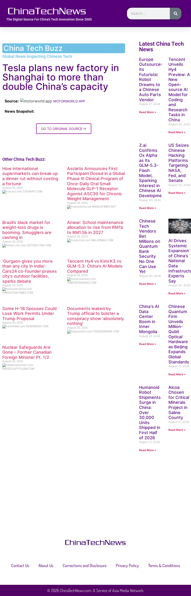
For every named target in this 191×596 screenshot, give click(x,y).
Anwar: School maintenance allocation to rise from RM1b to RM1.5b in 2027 (95, 227)
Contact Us (20, 565)
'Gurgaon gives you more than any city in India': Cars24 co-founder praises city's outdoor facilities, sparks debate (29, 271)
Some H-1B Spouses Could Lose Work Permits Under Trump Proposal (29, 313)
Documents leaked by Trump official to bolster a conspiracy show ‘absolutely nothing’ (95, 316)
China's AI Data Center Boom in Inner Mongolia (149, 319)
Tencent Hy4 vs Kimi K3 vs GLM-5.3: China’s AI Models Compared (95, 266)
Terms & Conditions (164, 565)
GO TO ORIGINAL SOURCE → (63, 129)
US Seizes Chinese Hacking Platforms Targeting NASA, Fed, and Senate (178, 163)
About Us (45, 565)
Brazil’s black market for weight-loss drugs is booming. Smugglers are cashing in (26, 230)
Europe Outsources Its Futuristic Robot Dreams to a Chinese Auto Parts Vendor (151, 79)
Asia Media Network (127, 590)
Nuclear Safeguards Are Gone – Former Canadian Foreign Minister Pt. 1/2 (27, 352)
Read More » (147, 112)
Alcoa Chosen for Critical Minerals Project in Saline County (178, 402)
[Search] (175, 13)
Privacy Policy (127, 565)
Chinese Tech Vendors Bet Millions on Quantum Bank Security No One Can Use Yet (149, 246)
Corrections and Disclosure (84, 565)
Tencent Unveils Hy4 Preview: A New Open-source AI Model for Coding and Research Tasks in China (179, 89)
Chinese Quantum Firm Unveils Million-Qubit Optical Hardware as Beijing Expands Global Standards (178, 334)
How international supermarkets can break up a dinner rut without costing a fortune (30, 176)
